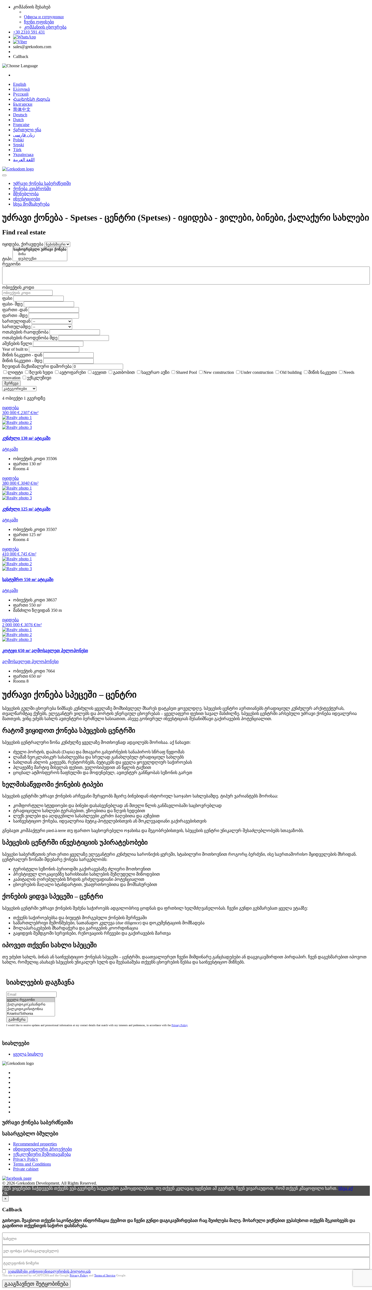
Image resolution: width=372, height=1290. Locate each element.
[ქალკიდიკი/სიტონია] (31, 1009)
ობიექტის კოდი (18, 287)
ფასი (7, 298)
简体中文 (22, 109)
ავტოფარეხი (72, 372)
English (19, 84)
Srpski (18, 144)
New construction (218, 372)
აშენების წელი (17, 343)
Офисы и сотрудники (44, 16)
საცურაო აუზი (155, 372)
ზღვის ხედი (41, 372)
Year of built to (15, 349)
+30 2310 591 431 (29, 32)
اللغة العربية (24, 159)
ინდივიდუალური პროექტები (42, 1149)
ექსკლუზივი (39, 377)
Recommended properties (35, 1144)
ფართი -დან (15, 309)
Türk (17, 149)
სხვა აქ (346, 1188)
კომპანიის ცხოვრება (45, 27)
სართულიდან (16, 321)
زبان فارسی (24, 135)
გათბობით (124, 372)
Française (21, 124)
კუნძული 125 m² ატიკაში (26, 509)
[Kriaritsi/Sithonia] (31, 1013)
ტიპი (6, 258)
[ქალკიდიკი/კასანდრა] (31, 1004)
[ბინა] (40, 254)
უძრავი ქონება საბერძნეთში (42, 183)
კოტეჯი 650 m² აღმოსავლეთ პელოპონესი (45, 650)
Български (22, 104)
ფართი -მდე (15, 315)
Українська (23, 154)
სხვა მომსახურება (31, 204)
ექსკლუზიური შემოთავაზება (42, 1154)
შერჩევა (11, 383)
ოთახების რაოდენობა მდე (29, 337)
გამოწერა (17, 1019)
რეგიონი (11, 264)
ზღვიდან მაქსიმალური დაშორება (37, 366)
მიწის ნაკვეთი (322, 372)
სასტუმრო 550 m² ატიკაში (27, 579)
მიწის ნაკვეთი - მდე (22, 360)
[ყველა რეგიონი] (31, 1000)
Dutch (18, 119)
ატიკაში (10, 449)
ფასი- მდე (12, 304)
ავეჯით (99, 372)
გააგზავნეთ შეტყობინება (36, 1284)
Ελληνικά (21, 89)
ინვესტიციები (26, 199)
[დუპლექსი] (40, 258)
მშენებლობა (26, 193)
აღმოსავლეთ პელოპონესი (30, 661)
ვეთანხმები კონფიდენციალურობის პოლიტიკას (49, 1271)
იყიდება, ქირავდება (22, 244)
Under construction (256, 372)
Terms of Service (104, 1275)
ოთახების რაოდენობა (25, 332)
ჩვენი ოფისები (39, 22)
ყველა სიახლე (28, 1054)
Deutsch (20, 114)
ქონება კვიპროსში (32, 188)
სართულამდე (16, 326)
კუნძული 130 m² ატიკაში (26, 438)
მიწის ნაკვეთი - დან (22, 355)
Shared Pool (186, 372)
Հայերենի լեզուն (31, 99)
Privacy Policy (180, 1025)
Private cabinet (25, 1169)
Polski (18, 139)
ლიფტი (15, 372)
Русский (21, 94)
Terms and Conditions (32, 1164)
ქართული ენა (27, 129)
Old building (291, 372)
